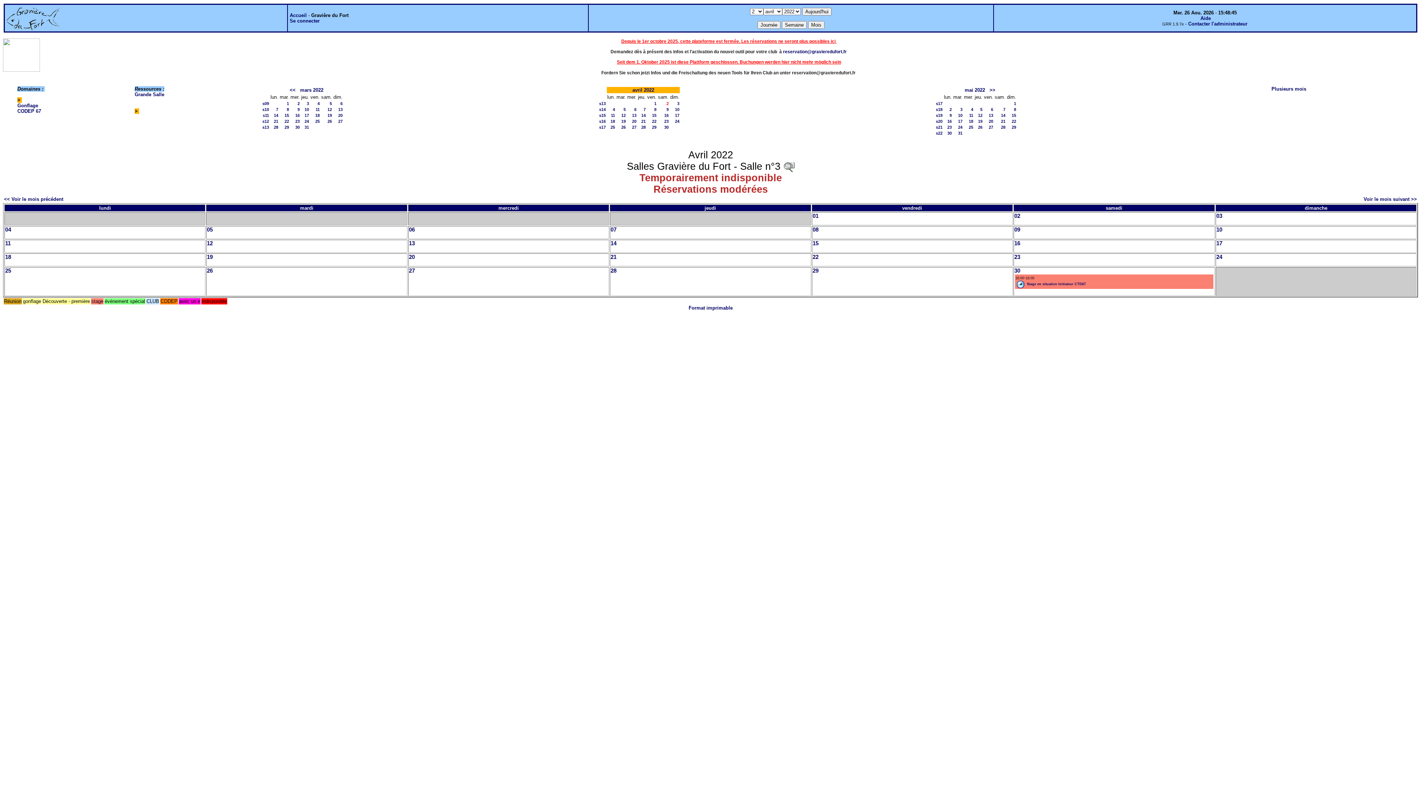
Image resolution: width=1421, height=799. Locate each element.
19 (329, 115)
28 (276, 127)
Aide (1205, 18)
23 (297, 121)
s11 (266, 115)
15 (287, 115)
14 (276, 115)
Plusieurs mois (1288, 89)
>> (992, 90)
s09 (265, 103)
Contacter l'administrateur (1217, 24)
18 (317, 115)
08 (816, 230)
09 (1017, 230)
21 (276, 121)
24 (307, 121)
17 (307, 115)
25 (317, 121)
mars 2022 (311, 90)
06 (412, 230)
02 (1017, 216)
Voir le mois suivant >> (1390, 199)
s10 (265, 109)
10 (307, 109)
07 (614, 230)
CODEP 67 (29, 111)
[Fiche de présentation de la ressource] (789, 166)
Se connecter (305, 21)
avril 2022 (643, 90)
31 (307, 127)
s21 (939, 127)
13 (340, 109)
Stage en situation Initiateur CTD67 (1056, 284)
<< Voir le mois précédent (33, 199)
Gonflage (27, 105)
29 (287, 127)
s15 (602, 115)
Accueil (298, 15)
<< (293, 90)
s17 (602, 127)
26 (329, 121)
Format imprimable (711, 308)
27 (340, 121)
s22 (939, 133)
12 (329, 109)
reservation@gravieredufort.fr (815, 51)
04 (8, 230)
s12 (265, 121)
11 (318, 109)
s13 (265, 127)
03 (1219, 216)
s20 (939, 121)
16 (297, 115)
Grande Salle (149, 94)
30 (297, 127)
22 (287, 121)
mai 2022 (975, 90)
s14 (602, 109)
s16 (602, 121)
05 (210, 230)
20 (340, 115)
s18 (939, 109)
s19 (939, 115)
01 (816, 216)
